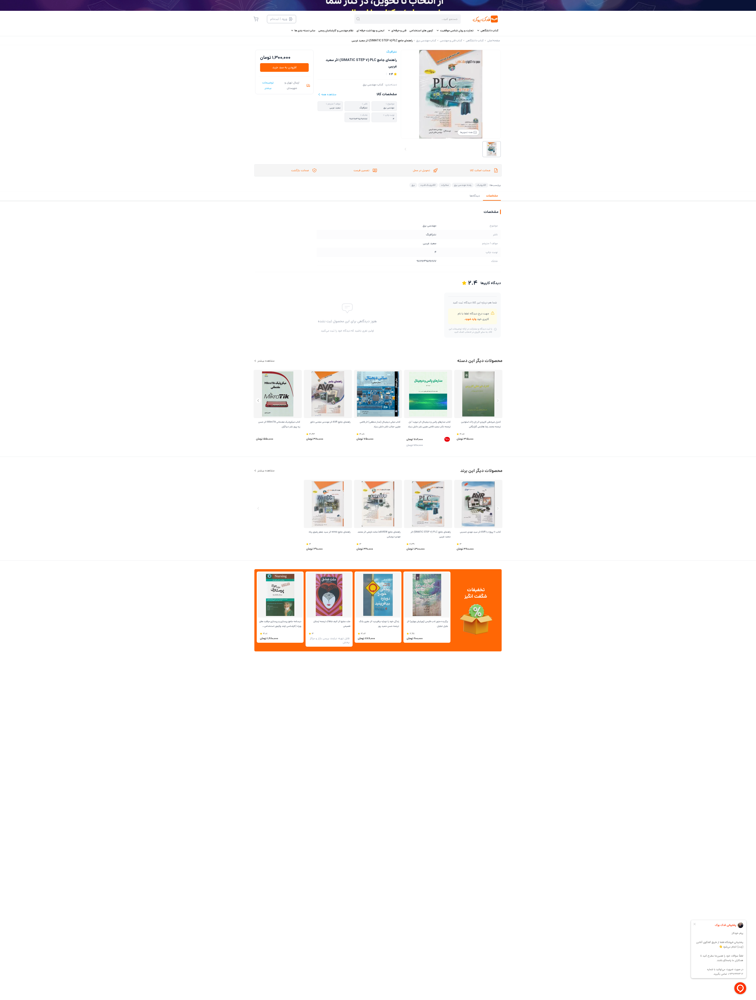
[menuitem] (487, 30)
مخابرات (445, 185)
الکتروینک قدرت (427, 185)
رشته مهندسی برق (462, 185)
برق (413, 185)
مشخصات (492, 196)
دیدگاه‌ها (475, 196)
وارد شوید (470, 319)
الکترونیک (481, 185)
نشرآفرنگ (391, 52)
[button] (258, 400)
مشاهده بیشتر (266, 361)
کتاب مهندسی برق (373, 85)
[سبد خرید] (256, 19)
